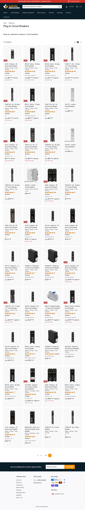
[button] (9, 71)
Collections (11, 23)
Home (5, 23)
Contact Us (6, 17)
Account (18, 480)
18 (46, 455)
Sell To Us (19, 497)
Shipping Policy (20, 492)
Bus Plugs (60, 12)
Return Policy (20, 487)
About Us (68, 12)
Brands (5, 12)
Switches (51, 12)
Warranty (18, 490)
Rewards (18, 495)
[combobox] (42, 6)
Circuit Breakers (15, 12)
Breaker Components (28, 12)
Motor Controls (41, 12)
